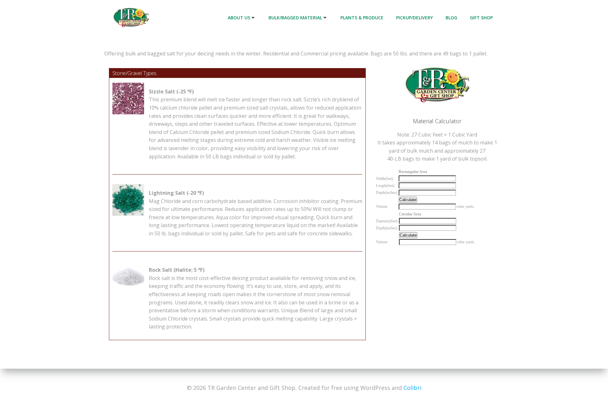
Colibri (412, 387)
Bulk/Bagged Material (295, 18)
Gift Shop (481, 18)
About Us (239, 18)
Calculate (407, 199)
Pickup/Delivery (414, 18)
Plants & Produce (361, 18)
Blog (451, 18)
